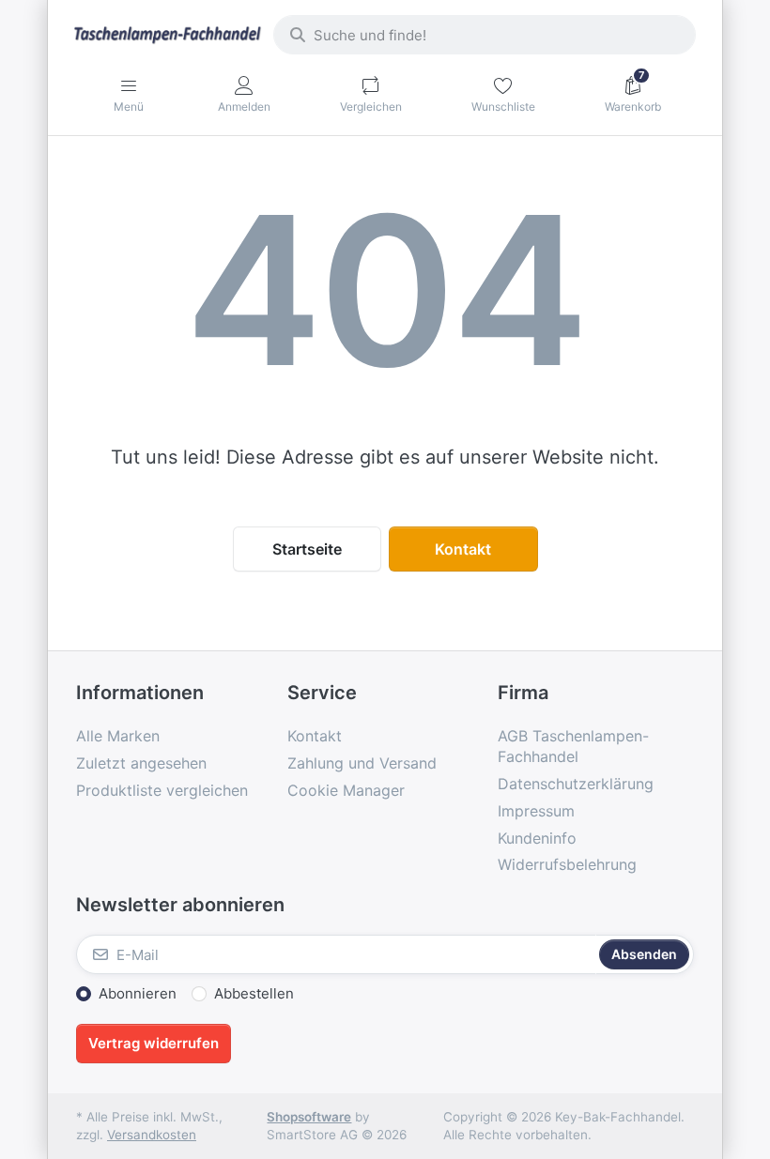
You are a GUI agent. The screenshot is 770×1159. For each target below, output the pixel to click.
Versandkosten (151, 1134)
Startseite (307, 549)
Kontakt (463, 549)
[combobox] (484, 34)
